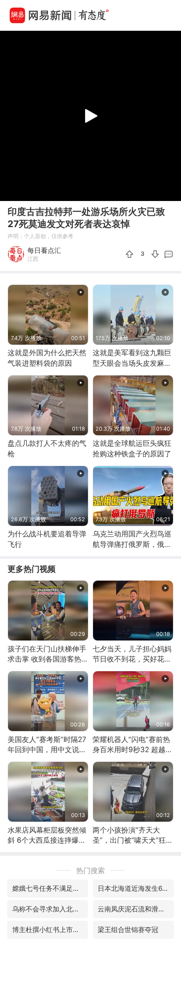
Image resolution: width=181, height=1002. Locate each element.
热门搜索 (90, 870)
